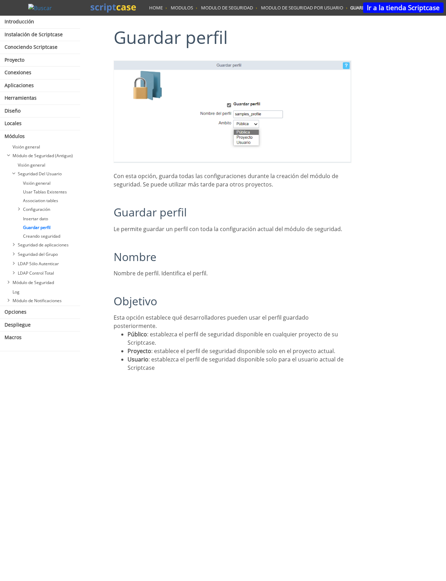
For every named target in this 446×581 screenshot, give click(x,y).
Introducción (19, 21)
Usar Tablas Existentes (45, 192)
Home (156, 8)
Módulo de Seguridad (33, 282)
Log (16, 292)
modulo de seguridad (227, 8)
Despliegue (18, 324)
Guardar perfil (37, 227)
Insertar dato (35, 219)
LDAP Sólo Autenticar (38, 264)
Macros (13, 337)
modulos (182, 8)
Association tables (40, 201)
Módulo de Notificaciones (37, 301)
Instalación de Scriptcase (34, 34)
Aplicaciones (19, 85)
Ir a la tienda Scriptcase (403, 7)
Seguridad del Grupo (38, 254)
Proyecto (14, 59)
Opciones (15, 311)
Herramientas (21, 97)
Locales (13, 123)
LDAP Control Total (36, 273)
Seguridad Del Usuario (40, 174)
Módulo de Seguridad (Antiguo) (43, 156)
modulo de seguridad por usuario (302, 8)
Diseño (13, 110)
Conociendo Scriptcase (31, 47)
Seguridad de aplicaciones (43, 245)
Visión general (26, 147)
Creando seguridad (41, 236)
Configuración (36, 209)
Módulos (15, 136)
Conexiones (18, 72)
